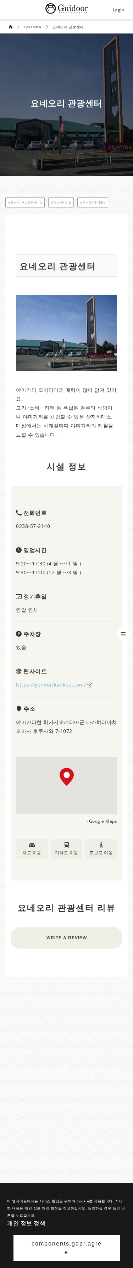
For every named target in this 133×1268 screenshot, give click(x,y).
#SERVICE (61, 202)
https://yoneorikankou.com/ (51, 684)
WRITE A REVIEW (66, 937)
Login (118, 10)
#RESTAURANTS (25, 202)
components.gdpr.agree (67, 1248)
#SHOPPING (93, 202)
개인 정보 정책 (26, 1223)
